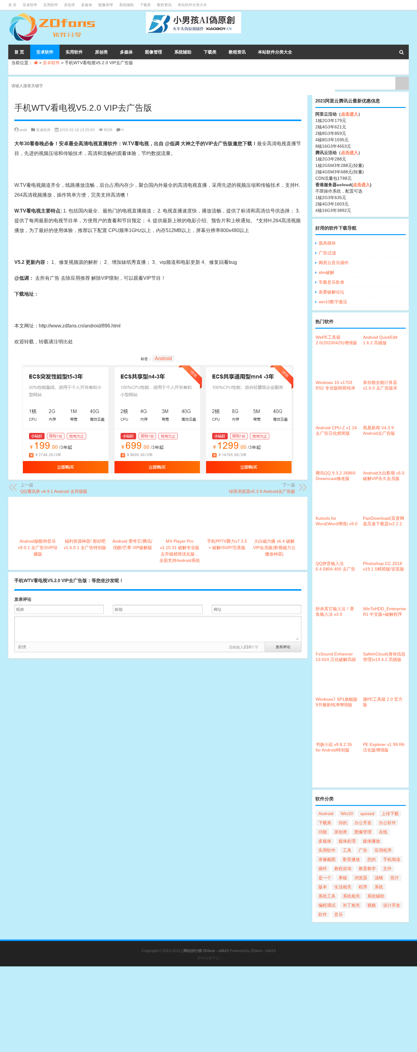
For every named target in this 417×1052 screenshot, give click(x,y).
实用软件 (50, 5)
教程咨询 (342, 868)
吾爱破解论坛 (331, 292)
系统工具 (326, 896)
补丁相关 (351, 905)
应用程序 (383, 850)
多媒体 (86, 5)
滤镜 (379, 877)
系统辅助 (126, 5)
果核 (343, 877)
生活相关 (342, 886)
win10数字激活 (333, 301)
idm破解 (326, 272)
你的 (343, 822)
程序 (363, 886)
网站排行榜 (192, 951)
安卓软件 (30, 5)
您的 (371, 859)
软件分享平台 (208, 958)
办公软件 (387, 822)
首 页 (12, 5)
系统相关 (351, 896)
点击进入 (349, 114)
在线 (383, 831)
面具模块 (327, 243)
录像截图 (326, 859)
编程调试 (326, 905)
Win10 (347, 813)
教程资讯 (164, 5)
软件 (322, 914)
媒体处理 (347, 841)
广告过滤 (327, 252)
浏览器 (360, 877)
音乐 (338, 914)
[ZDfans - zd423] (53, 14)
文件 (387, 868)
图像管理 (105, 5)
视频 (371, 905)
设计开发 (391, 905)
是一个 (324, 877)
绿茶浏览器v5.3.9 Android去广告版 (262, 491)
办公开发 (363, 822)
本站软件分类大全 (192, 5)
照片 (394, 877)
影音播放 (351, 859)
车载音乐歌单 (331, 282)
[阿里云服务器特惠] (157, 369)
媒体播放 (371, 841)
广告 (363, 850)
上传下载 (390, 813)
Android (163, 358)
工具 (347, 850)
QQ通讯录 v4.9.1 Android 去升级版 (53, 491)
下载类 (145, 5)
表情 (22, 646)
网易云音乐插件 (334, 262)
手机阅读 (391, 859)
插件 (322, 868)
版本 (322, 886)
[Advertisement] (183, 1009)
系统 (379, 886)
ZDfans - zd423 (263, 951)
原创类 (69, 5)
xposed (367, 813)
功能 (322, 831)
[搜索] (401, 52)
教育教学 (367, 868)
